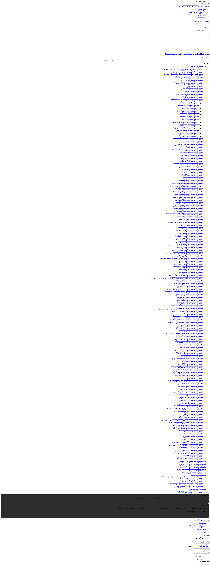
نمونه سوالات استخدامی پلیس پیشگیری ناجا (191, 167)
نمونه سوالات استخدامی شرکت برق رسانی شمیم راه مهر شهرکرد (185, 289)
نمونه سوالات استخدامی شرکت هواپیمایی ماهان (190, 386)
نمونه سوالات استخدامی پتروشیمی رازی (192, 156)
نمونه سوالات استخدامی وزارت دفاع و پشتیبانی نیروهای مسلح (186, 445)
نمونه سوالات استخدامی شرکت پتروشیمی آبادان (190, 298)
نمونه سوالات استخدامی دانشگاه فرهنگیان (191, 214)
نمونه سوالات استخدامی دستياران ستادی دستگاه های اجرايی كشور (185, 222)
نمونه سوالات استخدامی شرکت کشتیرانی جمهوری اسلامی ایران (185, 358)
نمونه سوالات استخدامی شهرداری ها (193, 387)
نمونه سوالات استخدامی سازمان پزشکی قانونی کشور (188, 242)
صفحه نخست (202, 9)
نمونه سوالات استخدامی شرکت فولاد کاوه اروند (190, 353)
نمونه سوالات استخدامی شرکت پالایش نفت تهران (189, 295)
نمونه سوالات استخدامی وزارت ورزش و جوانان (190, 458)
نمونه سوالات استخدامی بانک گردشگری (192, 97)
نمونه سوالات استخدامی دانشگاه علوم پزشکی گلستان (188, 208)
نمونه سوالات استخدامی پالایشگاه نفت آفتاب (191, 147)
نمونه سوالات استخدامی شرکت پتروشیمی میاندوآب (189, 303)
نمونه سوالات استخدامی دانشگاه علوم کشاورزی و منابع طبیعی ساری (184, 213)
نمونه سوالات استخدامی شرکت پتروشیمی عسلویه (189, 302)
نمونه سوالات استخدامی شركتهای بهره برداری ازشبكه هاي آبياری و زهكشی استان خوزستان (178, 278)
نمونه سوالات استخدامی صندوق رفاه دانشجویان (190, 394)
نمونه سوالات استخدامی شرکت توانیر (193, 312)
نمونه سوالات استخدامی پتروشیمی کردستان (191, 159)
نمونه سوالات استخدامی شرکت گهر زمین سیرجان (189, 362)
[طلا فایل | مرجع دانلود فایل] (201, 21)
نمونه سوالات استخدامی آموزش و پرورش (191, 80)
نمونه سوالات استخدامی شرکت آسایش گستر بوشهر (189, 280)
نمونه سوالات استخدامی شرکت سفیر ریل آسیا (190, 334)
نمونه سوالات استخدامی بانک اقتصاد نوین (189, 105)
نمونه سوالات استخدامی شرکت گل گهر (192, 361)
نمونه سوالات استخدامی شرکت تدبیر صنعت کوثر (189, 308)
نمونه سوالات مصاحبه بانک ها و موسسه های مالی (189, 492)
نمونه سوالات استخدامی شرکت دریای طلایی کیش (189, 328)
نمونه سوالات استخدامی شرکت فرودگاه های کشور (189, 342)
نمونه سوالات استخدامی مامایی (194, 406)
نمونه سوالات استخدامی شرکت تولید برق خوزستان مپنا (188, 323)
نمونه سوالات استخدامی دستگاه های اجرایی (191, 219)
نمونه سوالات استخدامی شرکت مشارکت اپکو (190, 370)
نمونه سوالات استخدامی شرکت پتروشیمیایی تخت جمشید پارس (186, 305)
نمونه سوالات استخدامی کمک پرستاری (192, 403)
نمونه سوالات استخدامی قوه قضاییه (193, 401)
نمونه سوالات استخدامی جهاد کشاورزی (192, 172)
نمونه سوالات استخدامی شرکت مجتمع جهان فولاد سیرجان (187, 366)
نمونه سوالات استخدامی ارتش (195, 86)
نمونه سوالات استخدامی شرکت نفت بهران (191, 378)
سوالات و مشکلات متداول (196, 12)
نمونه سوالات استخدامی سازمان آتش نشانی (194, 472)
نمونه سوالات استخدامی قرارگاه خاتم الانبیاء (191, 398)
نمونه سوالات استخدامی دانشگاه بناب (193, 177)
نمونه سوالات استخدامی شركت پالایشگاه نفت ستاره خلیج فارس (185, 275)
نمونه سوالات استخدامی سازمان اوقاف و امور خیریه (188, 234)
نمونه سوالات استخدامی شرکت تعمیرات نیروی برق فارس (187, 311)
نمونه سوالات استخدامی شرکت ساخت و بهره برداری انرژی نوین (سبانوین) (183, 333)
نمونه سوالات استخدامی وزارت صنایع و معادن (190, 448)
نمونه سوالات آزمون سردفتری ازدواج (193, 75)
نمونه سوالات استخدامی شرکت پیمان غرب (191, 306)
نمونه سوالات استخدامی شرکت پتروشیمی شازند (190, 300)
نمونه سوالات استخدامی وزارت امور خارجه (191, 439)
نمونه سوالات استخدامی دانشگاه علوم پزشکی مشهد (192, 467)
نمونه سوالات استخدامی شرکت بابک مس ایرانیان (189, 288)
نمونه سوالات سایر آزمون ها (198, 475)
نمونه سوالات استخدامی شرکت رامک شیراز (191, 330)
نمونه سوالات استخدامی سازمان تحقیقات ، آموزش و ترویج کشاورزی (184, 245)
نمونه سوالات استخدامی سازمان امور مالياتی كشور (189, 231)
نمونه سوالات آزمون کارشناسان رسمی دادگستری (189, 484)
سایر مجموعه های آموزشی (198, 66)
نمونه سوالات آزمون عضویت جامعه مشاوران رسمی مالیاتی (186, 483)
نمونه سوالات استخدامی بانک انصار (193, 91)
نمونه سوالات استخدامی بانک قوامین (190, 124)
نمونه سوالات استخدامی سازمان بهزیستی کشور (190, 238)
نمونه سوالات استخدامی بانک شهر (190, 119)
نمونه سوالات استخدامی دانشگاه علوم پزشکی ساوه (189, 200)
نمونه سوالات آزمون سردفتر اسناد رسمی (191, 481)
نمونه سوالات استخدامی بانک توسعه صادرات (188, 133)
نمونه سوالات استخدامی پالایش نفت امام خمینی (190, 144)
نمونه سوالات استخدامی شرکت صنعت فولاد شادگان (189, 341)
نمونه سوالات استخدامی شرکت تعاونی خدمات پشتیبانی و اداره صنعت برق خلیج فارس (179, 309)
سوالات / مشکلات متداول (199, 10)
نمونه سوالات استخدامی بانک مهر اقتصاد (189, 127)
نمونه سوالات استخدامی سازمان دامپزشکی (191, 255)
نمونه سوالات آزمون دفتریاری (195, 480)
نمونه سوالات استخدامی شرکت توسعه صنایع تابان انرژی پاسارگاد (185, 322)
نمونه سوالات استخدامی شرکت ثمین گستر (191, 325)
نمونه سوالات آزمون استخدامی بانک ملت (189, 102)
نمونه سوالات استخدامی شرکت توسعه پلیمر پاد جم (189, 320)
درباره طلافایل (202, 17)
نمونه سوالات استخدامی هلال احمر (193, 433)
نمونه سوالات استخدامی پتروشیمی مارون (191, 161)
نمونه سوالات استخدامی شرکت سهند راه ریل (190, 337)
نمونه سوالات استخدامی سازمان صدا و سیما (191, 261)
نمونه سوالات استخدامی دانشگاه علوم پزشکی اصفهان (188, 192)
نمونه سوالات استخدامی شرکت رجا (193, 331)
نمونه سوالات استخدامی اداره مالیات (193, 85)
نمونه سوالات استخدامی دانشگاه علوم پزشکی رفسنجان (188, 197)
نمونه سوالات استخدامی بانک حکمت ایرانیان (188, 111)
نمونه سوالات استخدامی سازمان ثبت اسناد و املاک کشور (187, 250)
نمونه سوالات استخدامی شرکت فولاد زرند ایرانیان (189, 344)
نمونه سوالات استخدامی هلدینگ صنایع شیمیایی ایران (189, 434)
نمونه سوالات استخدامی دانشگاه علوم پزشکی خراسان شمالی (189, 462)
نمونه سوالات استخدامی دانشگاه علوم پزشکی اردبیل (188, 189)
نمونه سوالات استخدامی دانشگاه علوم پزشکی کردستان (188, 205)
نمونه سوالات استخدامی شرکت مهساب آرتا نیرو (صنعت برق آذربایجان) (184, 373)
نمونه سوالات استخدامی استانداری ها (193, 88)
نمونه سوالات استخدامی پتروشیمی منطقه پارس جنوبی (188, 163)
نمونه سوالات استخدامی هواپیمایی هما (193, 436)
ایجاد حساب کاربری (204, 561)
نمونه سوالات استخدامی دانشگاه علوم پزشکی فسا (189, 202)
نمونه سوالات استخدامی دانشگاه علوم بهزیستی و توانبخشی (187, 183)
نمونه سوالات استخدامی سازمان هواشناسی (191, 272)
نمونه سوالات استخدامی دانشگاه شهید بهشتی (190, 180)
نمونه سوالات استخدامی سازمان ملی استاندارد (190, 269)
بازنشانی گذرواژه (204, 546)
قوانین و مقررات (201, 15)
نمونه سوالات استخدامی (199, 67)
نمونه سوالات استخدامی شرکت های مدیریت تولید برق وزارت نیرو (185, 381)
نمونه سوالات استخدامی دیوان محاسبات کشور (190, 227)
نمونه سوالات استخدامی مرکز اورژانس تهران (190, 412)
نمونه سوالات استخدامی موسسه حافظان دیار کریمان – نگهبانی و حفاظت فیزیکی (181, 420)
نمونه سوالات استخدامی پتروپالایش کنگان (191, 150)
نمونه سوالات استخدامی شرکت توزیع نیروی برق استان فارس (186, 319)
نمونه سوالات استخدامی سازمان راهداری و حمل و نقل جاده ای (186, 256)
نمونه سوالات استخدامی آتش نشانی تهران (191, 78)
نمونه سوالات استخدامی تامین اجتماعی (192, 169)
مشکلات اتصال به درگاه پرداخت (194, 14)
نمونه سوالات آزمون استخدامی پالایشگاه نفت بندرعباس (188, 70)
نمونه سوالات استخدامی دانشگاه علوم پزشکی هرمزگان (188, 211)
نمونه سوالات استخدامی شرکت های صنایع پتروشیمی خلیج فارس (185, 380)
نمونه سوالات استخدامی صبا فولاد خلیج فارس (190, 391)
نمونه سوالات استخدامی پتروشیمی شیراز (192, 158)
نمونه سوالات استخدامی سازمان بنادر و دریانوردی (189, 236)
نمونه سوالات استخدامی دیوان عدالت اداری (191, 225)
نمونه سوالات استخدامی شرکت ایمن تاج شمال (190, 286)
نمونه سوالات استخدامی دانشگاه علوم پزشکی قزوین (188, 203)
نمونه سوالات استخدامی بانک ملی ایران (189, 136)
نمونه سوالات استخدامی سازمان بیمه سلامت (190, 241)
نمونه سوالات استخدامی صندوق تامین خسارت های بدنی (188, 392)
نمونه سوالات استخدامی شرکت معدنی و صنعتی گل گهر (188, 372)
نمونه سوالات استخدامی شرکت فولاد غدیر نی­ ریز (189, 352)
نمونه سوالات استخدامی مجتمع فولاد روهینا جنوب (189, 409)
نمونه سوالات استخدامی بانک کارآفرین (192, 95)
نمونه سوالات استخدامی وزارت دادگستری (191, 444)
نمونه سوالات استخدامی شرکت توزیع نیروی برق (190, 317)
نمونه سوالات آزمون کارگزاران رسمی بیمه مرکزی (189, 486)
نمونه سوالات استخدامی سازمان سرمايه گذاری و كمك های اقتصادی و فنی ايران (181, 258)
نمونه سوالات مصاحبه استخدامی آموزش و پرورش (189, 490)
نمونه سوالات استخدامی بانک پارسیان (189, 106)
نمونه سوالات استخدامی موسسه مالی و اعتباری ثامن (188, 426)
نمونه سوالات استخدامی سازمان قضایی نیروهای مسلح (188, 266)
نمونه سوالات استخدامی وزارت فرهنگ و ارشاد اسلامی (188, 453)
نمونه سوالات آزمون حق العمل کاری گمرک (191, 478)
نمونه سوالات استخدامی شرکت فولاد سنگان (191, 347)
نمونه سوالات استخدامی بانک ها (194, 100)
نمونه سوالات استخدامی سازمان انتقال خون (191, 233)
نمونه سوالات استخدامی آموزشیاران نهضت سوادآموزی (185, 81)
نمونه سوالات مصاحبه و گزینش (197, 489)
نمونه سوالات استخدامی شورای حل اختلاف (191, 389)
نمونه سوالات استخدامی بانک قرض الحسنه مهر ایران (188, 94)
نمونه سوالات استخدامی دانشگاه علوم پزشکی (190, 184)
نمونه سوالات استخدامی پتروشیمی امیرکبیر (191, 153)
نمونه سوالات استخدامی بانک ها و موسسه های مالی (189, 131)
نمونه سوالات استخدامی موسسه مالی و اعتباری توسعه (188, 425)
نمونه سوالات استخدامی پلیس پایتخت (193, 166)
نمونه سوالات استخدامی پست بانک (193, 164)
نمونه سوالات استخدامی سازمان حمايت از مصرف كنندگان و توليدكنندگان (183, 253)
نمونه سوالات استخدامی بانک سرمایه (190, 116)
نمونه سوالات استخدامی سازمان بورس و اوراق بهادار (188, 239)
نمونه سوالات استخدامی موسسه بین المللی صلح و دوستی (187, 419)
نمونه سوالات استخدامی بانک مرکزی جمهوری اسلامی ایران (187, 99)
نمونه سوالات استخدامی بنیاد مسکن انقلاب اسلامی (189, 139)
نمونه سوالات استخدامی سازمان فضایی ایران (190, 263)
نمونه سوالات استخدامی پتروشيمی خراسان (191, 152)
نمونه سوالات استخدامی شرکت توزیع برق (191, 314)
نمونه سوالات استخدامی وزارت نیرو (193, 456)
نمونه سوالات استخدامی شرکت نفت (193, 376)
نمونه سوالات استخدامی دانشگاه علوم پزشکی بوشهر (188, 194)
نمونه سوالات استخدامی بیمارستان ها (193, 142)
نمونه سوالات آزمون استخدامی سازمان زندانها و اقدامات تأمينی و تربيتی (183, 74)
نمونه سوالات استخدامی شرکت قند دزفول (194, 473)
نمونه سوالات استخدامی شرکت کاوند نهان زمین (190, 356)
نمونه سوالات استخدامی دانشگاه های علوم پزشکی (189, 216)
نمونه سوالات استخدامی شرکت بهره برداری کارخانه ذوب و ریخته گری (184, 291)
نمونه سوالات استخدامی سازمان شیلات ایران (190, 259)
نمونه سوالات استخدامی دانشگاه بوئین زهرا (191, 178)
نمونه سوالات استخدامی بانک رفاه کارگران (188, 135)
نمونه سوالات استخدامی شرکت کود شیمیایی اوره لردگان (187, 359)
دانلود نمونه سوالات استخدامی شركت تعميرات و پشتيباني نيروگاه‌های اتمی (183, 69)
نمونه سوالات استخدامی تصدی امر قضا (192, 170)
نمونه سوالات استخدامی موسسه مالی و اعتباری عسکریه (184, 128)
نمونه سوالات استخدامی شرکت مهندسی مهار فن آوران (188, 375)
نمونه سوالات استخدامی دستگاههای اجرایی (191, 220)
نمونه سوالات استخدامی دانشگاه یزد (193, 217)
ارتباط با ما (203, 18)
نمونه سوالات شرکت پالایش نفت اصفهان (192, 459)
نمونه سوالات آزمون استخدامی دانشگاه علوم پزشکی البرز (187, 72)
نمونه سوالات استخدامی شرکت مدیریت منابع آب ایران (188, 369)
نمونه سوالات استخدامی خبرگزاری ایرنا (192, 174)
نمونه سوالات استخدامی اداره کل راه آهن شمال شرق (188, 83)
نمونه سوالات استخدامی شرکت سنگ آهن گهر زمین (189, 336)
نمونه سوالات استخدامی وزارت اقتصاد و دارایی (190, 437)
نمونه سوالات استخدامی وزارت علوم (193, 450)
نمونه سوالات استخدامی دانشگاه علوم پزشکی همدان (192, 470)
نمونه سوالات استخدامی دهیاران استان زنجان (190, 223)
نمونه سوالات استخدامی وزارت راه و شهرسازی (190, 447)
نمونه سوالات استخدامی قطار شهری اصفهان (191, 400)
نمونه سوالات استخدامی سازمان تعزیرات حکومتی (189, 247)
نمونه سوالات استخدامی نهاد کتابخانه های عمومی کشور (188, 428)
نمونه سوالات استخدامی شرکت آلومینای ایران (190, 281)
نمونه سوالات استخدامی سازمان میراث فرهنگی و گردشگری (186, 270)
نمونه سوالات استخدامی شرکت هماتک (192, 383)
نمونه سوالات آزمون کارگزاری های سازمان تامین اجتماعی (187, 487)
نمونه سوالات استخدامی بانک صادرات (193, 92)
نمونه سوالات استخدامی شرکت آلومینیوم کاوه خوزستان (188, 283)
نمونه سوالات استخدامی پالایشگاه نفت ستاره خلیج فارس (187, 149)
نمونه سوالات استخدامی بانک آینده (190, 103)
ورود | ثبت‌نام (205, 3)
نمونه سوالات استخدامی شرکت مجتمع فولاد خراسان (188, 367)
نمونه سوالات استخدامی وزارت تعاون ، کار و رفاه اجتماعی (187, 442)
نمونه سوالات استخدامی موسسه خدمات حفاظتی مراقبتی (187, 423)
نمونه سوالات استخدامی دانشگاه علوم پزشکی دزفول (192, 464)
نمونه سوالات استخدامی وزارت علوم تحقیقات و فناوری (188, 451)
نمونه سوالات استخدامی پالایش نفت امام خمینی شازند (188, 145)
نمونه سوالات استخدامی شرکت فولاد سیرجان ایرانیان (188, 350)
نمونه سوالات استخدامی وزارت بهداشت (192, 441)
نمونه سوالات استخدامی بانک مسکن (190, 125)
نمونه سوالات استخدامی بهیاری (194, 141)
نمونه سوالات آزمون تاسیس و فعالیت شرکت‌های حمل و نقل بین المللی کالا (182, 476)
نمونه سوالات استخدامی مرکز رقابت (193, 414)
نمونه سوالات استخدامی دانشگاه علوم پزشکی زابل (189, 199)
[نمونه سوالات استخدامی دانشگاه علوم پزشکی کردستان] (200, 50)
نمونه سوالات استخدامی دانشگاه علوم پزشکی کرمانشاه (188, 206)
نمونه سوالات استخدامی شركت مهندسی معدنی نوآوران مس (186, 277)
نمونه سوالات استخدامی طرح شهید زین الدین (191, 395)
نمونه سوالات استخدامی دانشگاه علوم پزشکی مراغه (189, 209)
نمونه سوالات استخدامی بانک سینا (190, 117)
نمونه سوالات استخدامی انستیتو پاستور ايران (191, 89)
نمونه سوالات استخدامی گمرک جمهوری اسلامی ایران (188, 405)
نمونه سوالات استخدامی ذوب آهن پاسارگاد (191, 228)
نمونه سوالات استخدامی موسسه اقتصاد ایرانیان (190, 417)
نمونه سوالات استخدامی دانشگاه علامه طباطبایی (189, 181)
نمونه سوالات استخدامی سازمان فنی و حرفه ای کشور (188, 264)
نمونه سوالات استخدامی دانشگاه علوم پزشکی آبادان (189, 188)
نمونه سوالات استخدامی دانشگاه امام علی (191, 175)
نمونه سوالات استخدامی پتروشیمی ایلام (192, 155)
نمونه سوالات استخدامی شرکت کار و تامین (191, 355)
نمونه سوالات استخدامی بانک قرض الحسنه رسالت (186, 122)
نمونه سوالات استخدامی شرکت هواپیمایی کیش (190, 384)
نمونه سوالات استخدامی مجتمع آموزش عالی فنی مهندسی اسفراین (185, 408)
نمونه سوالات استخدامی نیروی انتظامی (192, 431)
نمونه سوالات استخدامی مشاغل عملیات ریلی (190, 416)
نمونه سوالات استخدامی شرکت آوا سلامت (191, 284)
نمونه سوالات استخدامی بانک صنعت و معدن (188, 120)
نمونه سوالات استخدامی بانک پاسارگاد (189, 108)
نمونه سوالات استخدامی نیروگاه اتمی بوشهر (191, 430)
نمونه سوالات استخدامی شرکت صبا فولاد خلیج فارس (188, 339)
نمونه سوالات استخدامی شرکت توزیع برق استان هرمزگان (187, 316)
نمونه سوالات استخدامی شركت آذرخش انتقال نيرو (189, 273)
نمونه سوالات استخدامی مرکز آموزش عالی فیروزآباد (188, 411)
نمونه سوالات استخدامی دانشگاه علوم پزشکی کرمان (192, 465)
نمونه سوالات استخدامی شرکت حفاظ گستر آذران (189, 327)
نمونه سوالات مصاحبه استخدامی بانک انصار (188, 130)
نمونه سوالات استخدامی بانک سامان (190, 113)
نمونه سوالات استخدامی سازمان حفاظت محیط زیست (188, 252)
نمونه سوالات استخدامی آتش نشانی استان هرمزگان (189, 77)
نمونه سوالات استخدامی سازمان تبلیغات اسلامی (190, 244)
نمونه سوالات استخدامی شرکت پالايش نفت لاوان (189, 294)
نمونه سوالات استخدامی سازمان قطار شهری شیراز (189, 267)
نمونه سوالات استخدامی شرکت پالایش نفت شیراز (189, 297)
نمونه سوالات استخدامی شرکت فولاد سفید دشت (189, 345)
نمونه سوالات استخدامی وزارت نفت (193, 455)
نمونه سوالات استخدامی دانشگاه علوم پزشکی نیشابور (191, 469)
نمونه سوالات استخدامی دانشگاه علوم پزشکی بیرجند (188, 195)
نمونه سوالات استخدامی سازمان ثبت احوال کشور (189, 248)
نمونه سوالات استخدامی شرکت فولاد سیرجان (190, 348)
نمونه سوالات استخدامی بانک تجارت (190, 110)
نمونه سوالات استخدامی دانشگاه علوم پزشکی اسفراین (188, 191)
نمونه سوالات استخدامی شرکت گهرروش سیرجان (189, 364)
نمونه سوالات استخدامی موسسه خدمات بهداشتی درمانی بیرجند (185, 422)
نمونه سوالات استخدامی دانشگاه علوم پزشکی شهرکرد (185, 186)
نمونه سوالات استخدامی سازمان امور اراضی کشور (189, 230)
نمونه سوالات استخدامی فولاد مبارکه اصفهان (191, 397)
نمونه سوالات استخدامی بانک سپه (191, 114)
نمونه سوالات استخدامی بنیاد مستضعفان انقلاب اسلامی (188, 138)
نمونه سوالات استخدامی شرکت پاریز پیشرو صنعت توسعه (187, 292)
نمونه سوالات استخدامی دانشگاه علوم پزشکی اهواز (192, 461)
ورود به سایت (206, 547)
